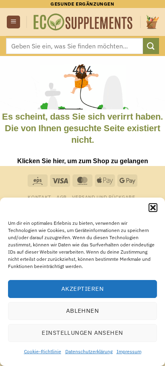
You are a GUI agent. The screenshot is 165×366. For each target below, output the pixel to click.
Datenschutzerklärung (89, 351)
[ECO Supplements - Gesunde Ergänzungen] (83, 22)
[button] (153, 208)
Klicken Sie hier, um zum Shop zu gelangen (82, 161)
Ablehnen (82, 310)
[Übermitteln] (151, 46)
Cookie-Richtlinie (42, 351)
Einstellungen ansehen (82, 332)
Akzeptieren (82, 288)
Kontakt (39, 197)
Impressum (129, 351)
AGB (61, 197)
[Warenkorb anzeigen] (152, 22)
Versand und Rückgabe (103, 197)
